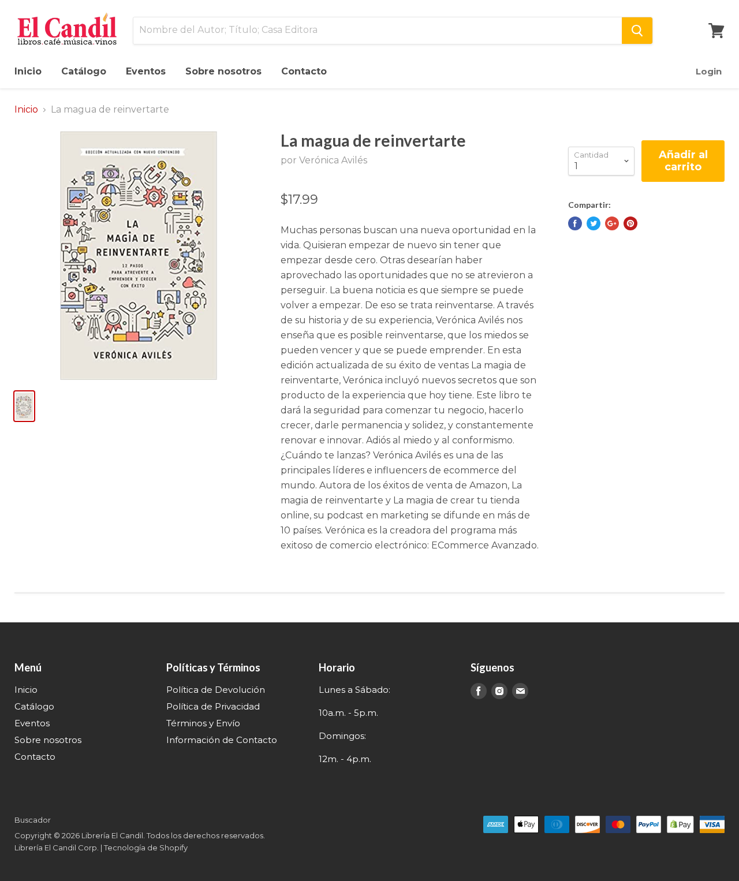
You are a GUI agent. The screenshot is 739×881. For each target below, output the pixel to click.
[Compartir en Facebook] (575, 223)
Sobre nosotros (223, 71)
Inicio (28, 71)
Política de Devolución (215, 689)
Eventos (146, 71)
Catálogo (83, 71)
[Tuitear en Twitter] (593, 223)
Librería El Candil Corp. (56, 847)
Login (709, 71)
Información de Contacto (221, 739)
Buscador (32, 819)
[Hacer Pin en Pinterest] (630, 223)
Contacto (304, 71)
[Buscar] (637, 30)
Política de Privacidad (213, 706)
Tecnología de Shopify (146, 847)
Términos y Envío (203, 723)
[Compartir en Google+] (612, 223)
